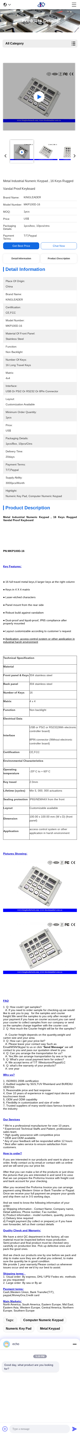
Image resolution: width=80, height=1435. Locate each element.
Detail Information (21, 258)
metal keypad (50, 1328)
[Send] (74, 1429)
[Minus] (74, 1344)
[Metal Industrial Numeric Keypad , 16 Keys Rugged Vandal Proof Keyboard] (39, 96)
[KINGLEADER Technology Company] (41, 5)
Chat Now (59, 245)
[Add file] (5, 1429)
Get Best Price (21, 245)
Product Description (59, 258)
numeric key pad (18, 1328)
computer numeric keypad (43, 1320)
